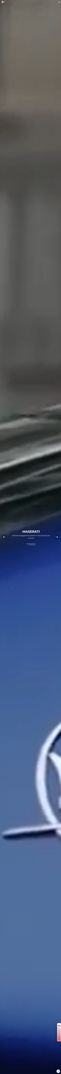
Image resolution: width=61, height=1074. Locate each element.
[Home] (3, 2)
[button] (58, 2)
